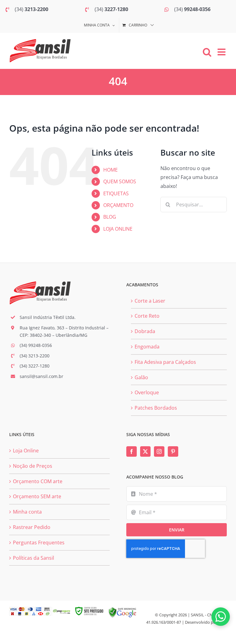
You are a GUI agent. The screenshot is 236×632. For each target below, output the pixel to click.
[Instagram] (159, 451)
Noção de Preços (32, 466)
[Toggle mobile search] (207, 52)
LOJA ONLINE (117, 228)
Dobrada (145, 331)
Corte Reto (147, 315)
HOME (110, 169)
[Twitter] (145, 451)
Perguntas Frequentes (39, 542)
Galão (141, 377)
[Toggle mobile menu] (222, 52)
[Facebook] (131, 451)
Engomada (147, 346)
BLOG (109, 216)
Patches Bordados (156, 407)
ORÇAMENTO (118, 205)
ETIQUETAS (116, 193)
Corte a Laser (150, 300)
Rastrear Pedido (31, 527)
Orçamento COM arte (37, 481)
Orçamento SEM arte (37, 496)
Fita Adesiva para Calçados (165, 362)
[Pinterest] (173, 451)
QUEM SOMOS (119, 181)
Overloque (147, 392)
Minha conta (27, 511)
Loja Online (26, 450)
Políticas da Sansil (33, 557)
